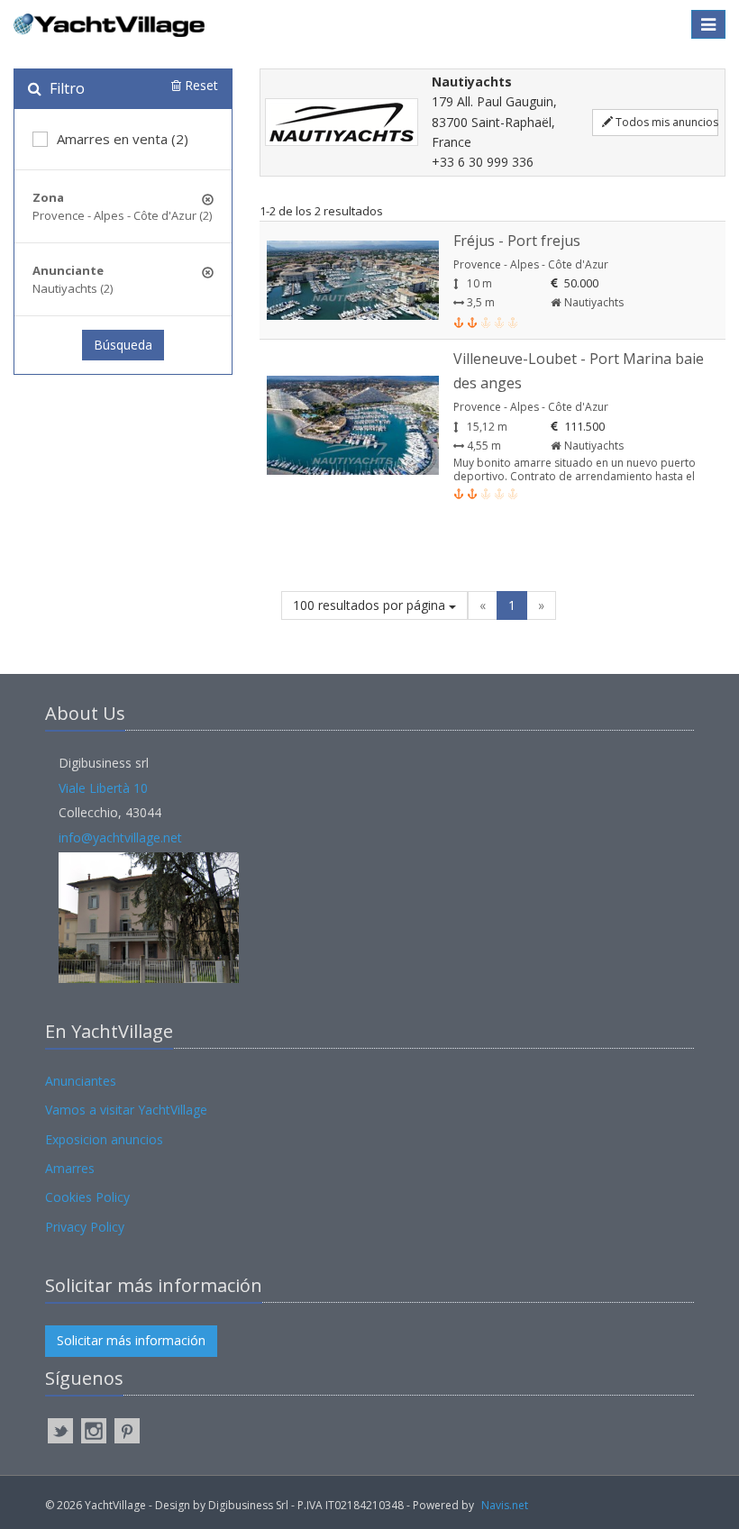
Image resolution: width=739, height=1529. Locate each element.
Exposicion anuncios (104, 1139)
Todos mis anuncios (665, 122)
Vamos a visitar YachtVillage (126, 1109)
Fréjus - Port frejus (516, 240)
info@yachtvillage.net (120, 837)
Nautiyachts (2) (72, 288)
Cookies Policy (87, 1197)
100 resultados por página (371, 605)
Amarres (70, 1168)
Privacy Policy (84, 1226)
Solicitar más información (131, 1340)
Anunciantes (80, 1080)
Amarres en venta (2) (122, 139)
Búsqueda (123, 344)
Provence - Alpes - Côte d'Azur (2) (122, 215)
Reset (199, 85)
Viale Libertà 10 (103, 787)
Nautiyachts (592, 302)
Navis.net (504, 1505)
